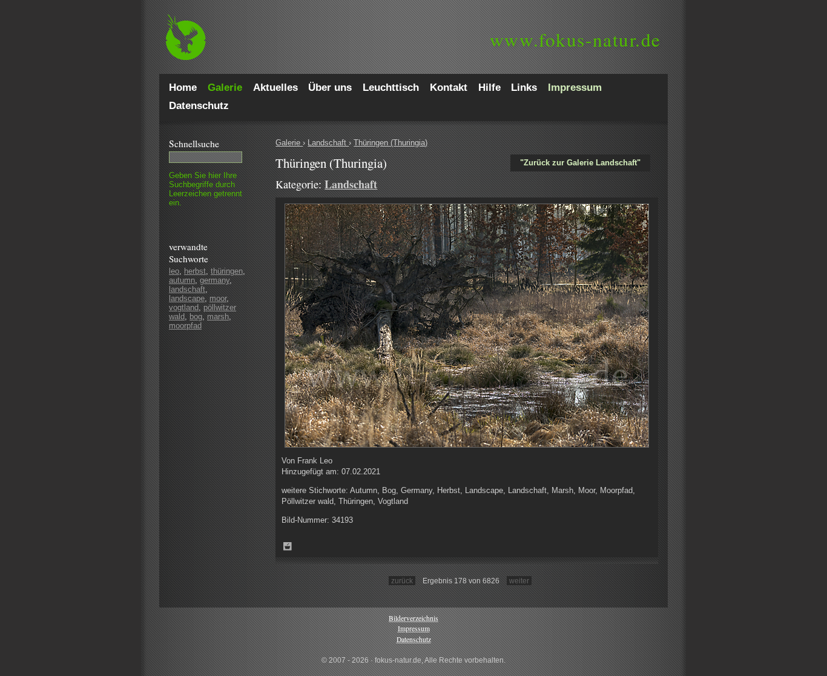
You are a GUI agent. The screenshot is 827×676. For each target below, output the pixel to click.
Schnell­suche (194, 144)
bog (195, 316)
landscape (187, 298)
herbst (195, 271)
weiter (519, 581)
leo (174, 271)
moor (217, 298)
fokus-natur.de (575, 39)
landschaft (187, 289)
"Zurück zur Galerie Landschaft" (580, 162)
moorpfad (185, 325)
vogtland (184, 307)
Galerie (289, 142)
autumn (182, 280)
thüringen (227, 271)
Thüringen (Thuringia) (390, 142)
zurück (402, 581)
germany (214, 280)
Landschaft (328, 142)
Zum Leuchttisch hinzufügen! (287, 546)
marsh (218, 316)
